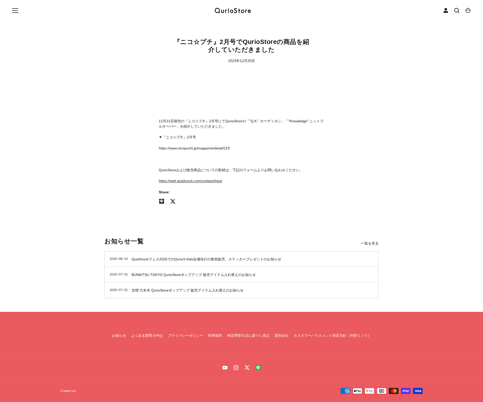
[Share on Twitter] (172, 201)
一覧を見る (370, 243)
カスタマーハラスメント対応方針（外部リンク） (332, 335)
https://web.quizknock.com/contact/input (190, 181)
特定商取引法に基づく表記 (248, 335)
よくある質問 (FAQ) (147, 335)
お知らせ (119, 335)
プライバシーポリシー (185, 335)
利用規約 (215, 335)
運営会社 (281, 335)
